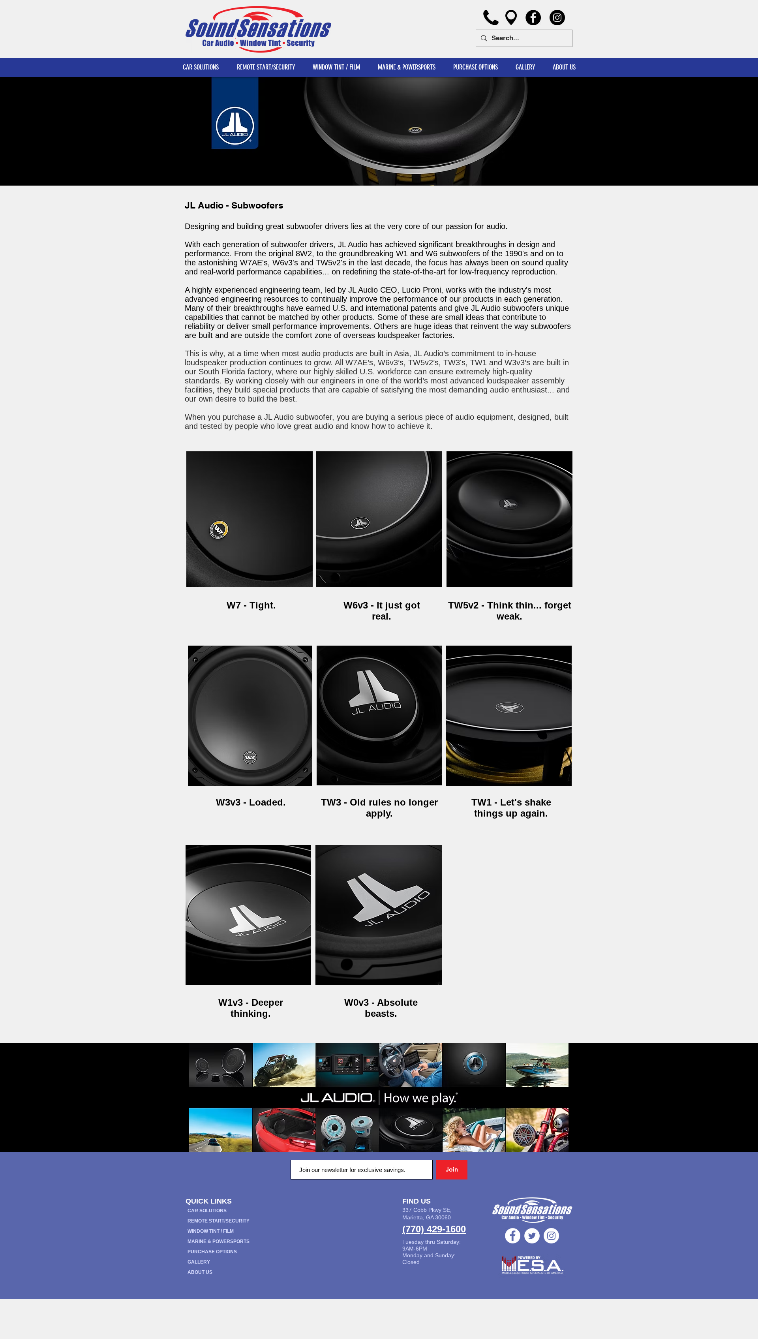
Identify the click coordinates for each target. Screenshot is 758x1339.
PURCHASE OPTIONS (212, 1251)
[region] (249, 519)
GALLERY (199, 1262)
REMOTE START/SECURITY (219, 1221)
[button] (564, 67)
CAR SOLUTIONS (207, 1210)
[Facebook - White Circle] (512, 1235)
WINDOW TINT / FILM (211, 1231)
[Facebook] (533, 17)
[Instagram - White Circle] (551, 1235)
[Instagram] (557, 17)
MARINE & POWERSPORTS (219, 1241)
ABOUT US (200, 1272)
